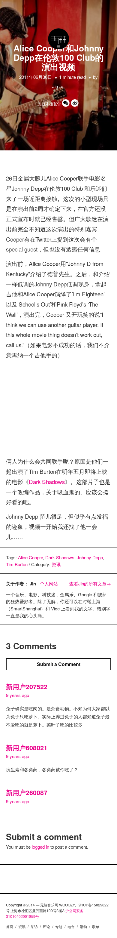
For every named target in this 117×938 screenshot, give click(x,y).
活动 (83, 926)
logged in (40, 847)
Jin (55, 86)
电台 (71, 926)
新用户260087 (26, 792)
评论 (46, 926)
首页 (9, 926)
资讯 (56, 564)
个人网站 (49, 583)
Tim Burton (17, 564)
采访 (34, 926)
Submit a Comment (58, 664)
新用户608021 (26, 747)
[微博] (75, 103)
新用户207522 (26, 686)
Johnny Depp (90, 557)
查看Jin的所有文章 (90, 583)
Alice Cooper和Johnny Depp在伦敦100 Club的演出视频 (59, 57)
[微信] (66, 103)
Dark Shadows (47, 481)
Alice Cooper (30, 557)
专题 (58, 926)
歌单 (95, 926)
